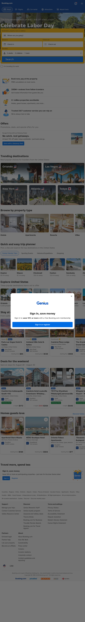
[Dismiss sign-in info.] (71, 296)
